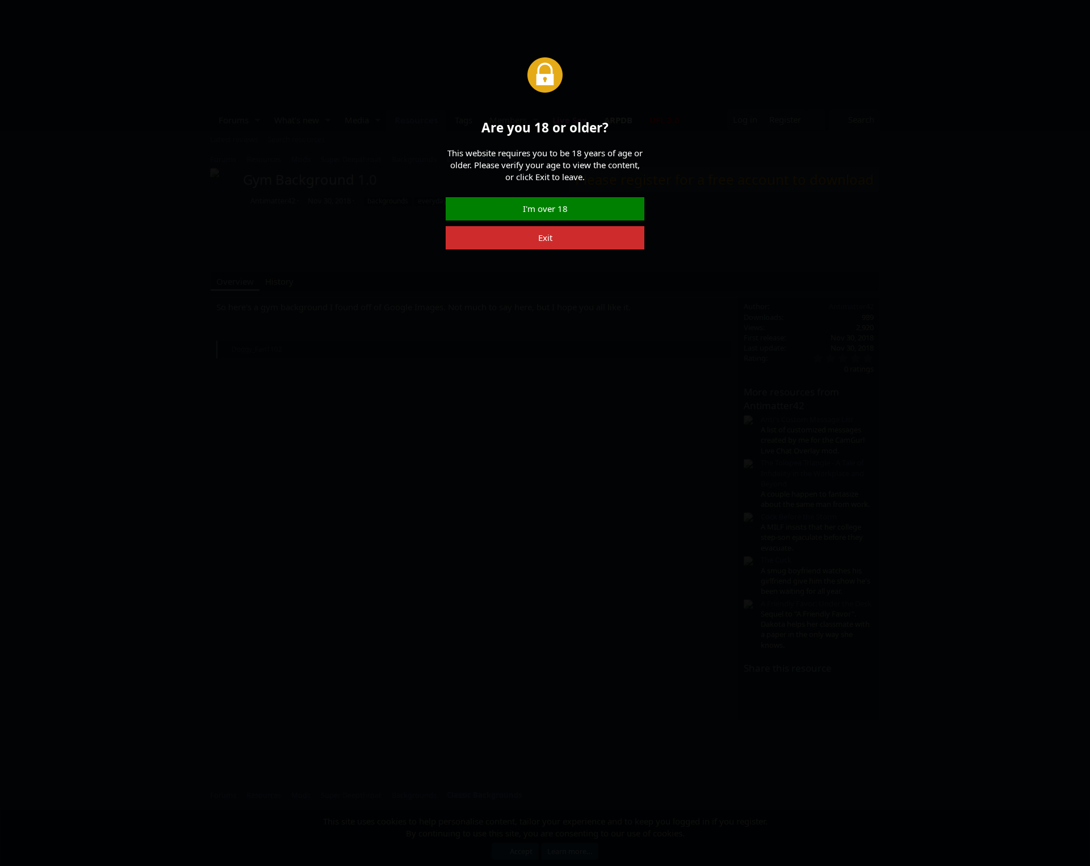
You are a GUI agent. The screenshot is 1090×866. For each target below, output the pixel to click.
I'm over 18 (545, 208)
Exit (545, 237)
